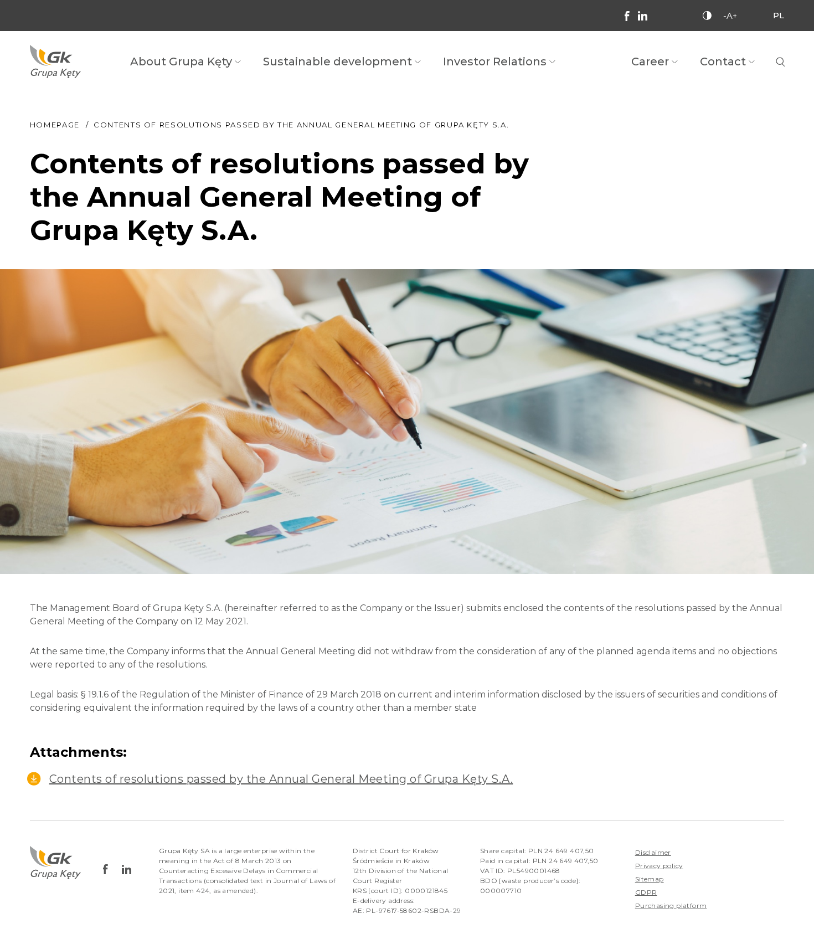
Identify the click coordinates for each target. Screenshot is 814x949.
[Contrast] (707, 15)
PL (778, 15)
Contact (723, 61)
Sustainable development (337, 61)
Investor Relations (495, 61)
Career (650, 61)
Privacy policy (659, 865)
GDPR (646, 892)
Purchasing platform (671, 905)
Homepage (55, 124)
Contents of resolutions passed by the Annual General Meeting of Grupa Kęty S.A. (281, 779)
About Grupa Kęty (181, 61)
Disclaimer (653, 852)
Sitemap (649, 879)
